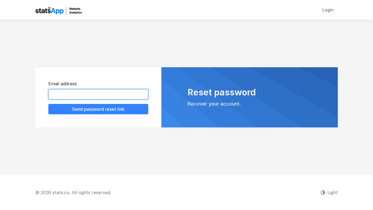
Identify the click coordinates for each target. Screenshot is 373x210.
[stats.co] (58, 9)
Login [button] (327, 10)
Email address (62, 83)
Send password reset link (98, 109)
